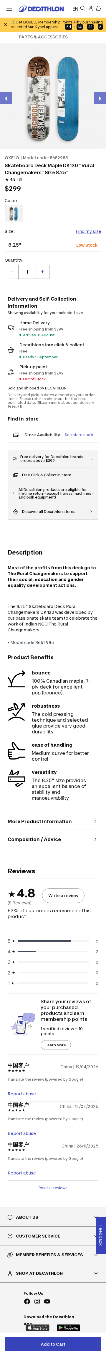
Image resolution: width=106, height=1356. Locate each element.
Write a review (63, 895)
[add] (42, 272)
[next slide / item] (100, 98)
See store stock (79, 435)
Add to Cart (53, 1344)
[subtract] (12, 272)
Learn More (56, 1045)
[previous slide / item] (6, 98)
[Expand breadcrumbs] (8, 37)
